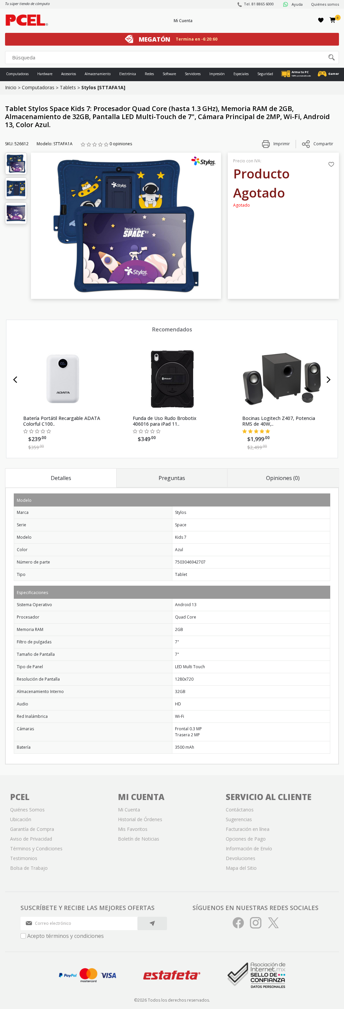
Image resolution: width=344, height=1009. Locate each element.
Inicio (10, 87)
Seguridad (265, 73)
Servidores (193, 73)
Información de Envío (249, 848)
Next (329, 379)
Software (169, 73)
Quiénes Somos (27, 809)
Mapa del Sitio (241, 868)
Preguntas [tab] (172, 478)
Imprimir (281, 144)
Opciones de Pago (246, 839)
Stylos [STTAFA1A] (103, 87)
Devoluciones (240, 858)
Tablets (68, 87)
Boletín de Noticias (138, 839)
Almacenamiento (98, 73)
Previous (15, 379)
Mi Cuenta (183, 20)
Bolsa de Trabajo (29, 868)
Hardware (44, 73)
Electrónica (127, 73)
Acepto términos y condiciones (65, 936)
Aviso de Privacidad (31, 839)
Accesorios (68, 73)
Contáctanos (240, 809)
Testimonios (23, 858)
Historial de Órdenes (140, 819)
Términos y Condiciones (36, 848)
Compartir (323, 144)
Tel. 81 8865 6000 (259, 3)
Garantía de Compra (32, 829)
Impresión (217, 73)
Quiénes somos (325, 4)
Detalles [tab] (61, 478)
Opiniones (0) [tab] (283, 478)
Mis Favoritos (132, 829)
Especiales (241, 73)
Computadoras (17, 73)
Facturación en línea (247, 829)
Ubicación (20, 819)
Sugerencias (239, 819)
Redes (149, 73)
